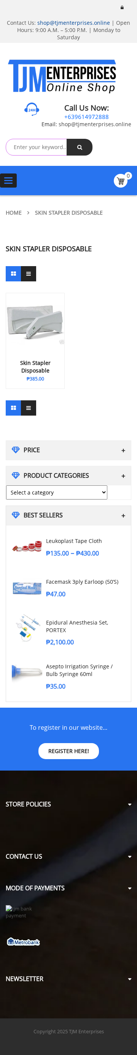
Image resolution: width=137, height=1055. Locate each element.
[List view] (28, 273)
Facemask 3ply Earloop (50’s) (82, 581)
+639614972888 (86, 116)
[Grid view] (13, 273)
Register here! (68, 751)
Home (14, 212)
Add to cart (28, 377)
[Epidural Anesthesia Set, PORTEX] (27, 628)
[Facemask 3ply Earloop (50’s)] (27, 587)
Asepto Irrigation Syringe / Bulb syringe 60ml (79, 670)
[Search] (79, 147)
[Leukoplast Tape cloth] (27, 546)
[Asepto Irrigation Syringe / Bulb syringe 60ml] (27, 672)
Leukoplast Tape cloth (74, 540)
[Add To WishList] (53, 377)
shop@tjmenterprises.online (73, 22)
